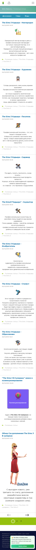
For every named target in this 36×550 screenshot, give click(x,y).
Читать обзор (22, 546)
